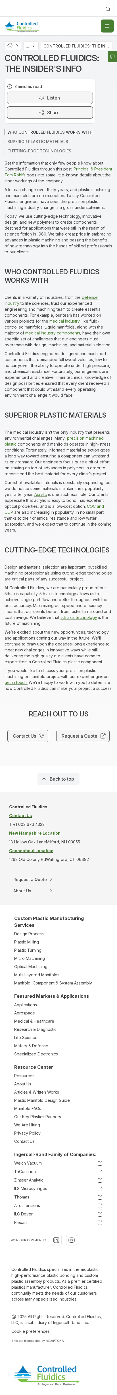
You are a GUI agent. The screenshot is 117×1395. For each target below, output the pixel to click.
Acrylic (40, 494)
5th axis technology (78, 617)
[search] (107, 9)
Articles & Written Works (36, 1092)
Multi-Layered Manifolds (36, 974)
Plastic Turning (27, 950)
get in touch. (16, 682)
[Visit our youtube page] (71, 1240)
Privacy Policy (27, 1133)
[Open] (107, 26)
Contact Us (24, 1141)
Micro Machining (29, 958)
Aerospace (24, 1012)
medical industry (64, 321)
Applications (25, 1004)
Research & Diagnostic (35, 1029)
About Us (22, 1083)
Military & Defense (31, 1045)
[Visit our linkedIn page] (56, 1240)
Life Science (25, 1037)
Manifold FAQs (27, 1108)
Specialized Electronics (36, 1053)
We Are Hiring (27, 1124)
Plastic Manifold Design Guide (42, 1100)
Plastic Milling (26, 942)
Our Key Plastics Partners (37, 1116)
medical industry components (52, 333)
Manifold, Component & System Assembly (53, 983)
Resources (24, 1075)
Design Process (29, 933)
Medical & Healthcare (34, 1021)
